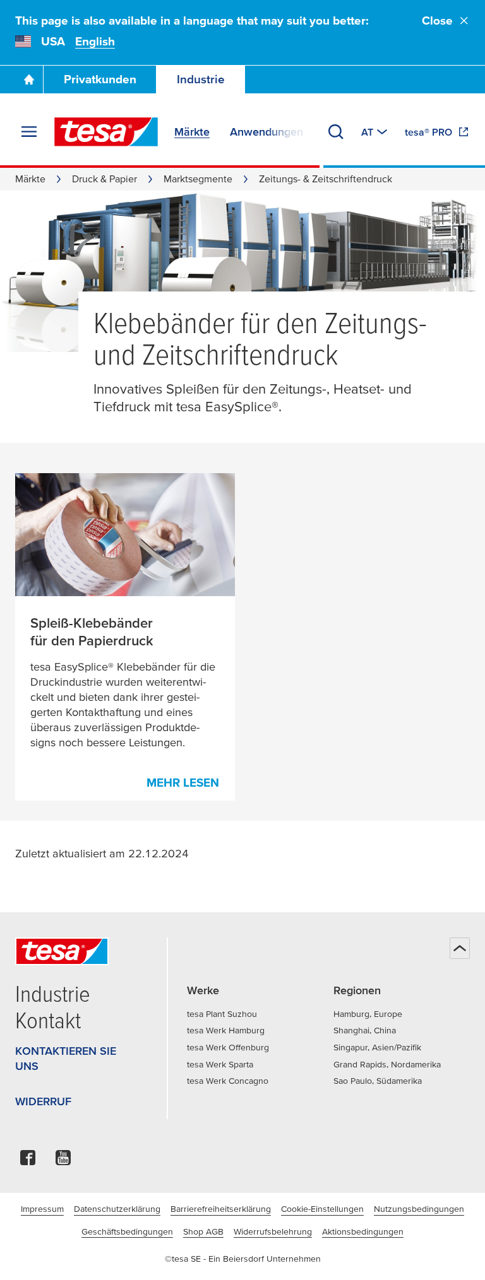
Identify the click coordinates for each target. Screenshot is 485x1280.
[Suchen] (336, 132)
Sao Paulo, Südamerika (377, 1081)
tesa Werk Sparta (220, 1064)
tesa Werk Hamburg (226, 1030)
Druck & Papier (104, 178)
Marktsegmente (198, 178)
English (95, 41)
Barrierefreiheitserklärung (221, 1209)
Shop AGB (203, 1231)
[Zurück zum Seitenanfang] (460, 948)
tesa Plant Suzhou (222, 1014)
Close (437, 20)
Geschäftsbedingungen (127, 1231)
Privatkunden (100, 79)
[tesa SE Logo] (106, 132)
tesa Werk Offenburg (228, 1047)
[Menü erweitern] (29, 132)
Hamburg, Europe (367, 1014)
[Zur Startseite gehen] (29, 79)
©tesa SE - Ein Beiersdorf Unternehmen (243, 1259)
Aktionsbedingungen (363, 1231)
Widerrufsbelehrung (273, 1231)
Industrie (201, 79)
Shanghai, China (364, 1030)
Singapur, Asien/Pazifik (377, 1047)
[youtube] (63, 1161)
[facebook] (27, 1161)
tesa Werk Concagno (227, 1081)
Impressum (42, 1209)
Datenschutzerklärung (117, 1209)
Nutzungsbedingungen (419, 1209)
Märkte (30, 178)
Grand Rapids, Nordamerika (387, 1064)
